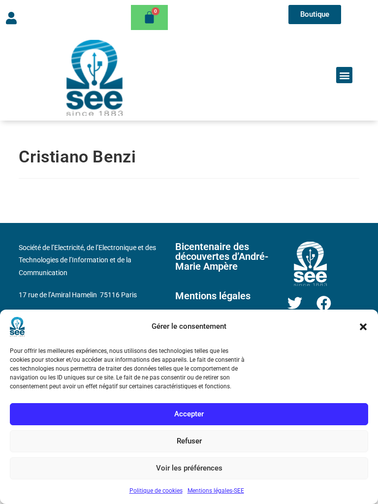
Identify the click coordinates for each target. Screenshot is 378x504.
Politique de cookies (156, 490)
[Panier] (149, 17)
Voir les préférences (189, 468)
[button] (363, 327)
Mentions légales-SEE (216, 490)
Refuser (189, 441)
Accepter (189, 414)
